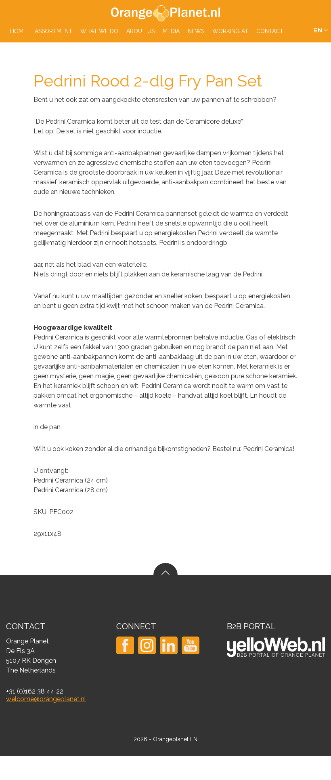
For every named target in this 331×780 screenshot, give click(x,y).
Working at (230, 31)
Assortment (53, 31)
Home (18, 31)
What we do (99, 31)
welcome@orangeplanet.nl (46, 699)
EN (318, 30)
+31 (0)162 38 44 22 (34, 691)
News (196, 31)
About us (140, 31)
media (171, 31)
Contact (269, 31)
